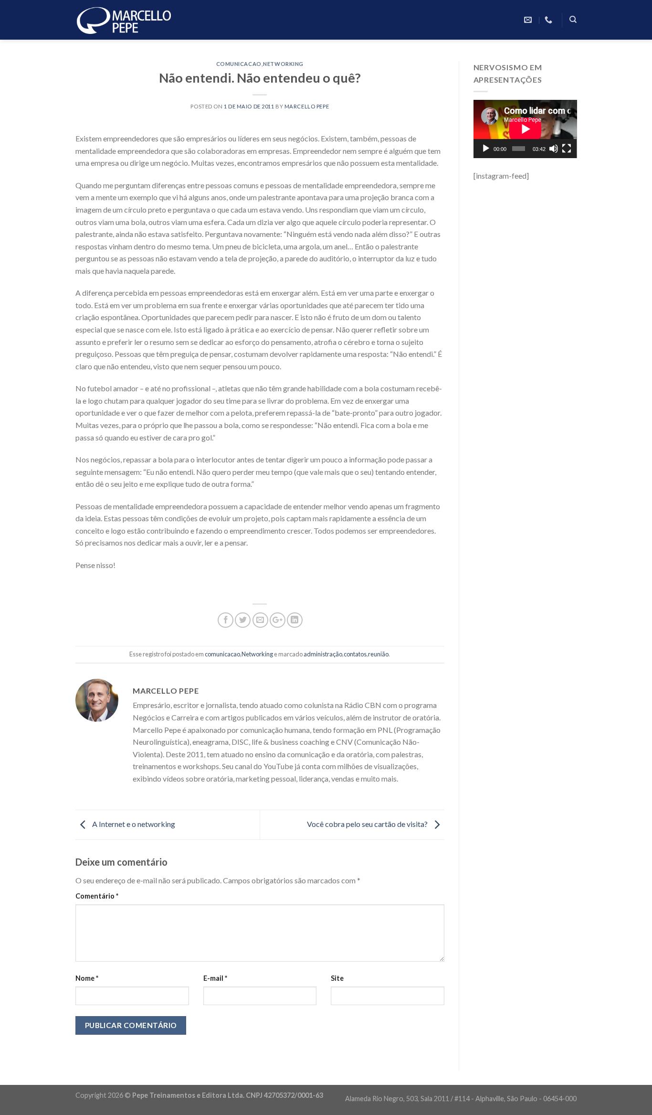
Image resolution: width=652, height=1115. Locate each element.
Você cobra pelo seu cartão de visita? (368, 823)
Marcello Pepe (306, 106)
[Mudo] (553, 148)
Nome (86, 978)
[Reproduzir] (486, 148)
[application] (525, 129)
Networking (283, 64)
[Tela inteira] (566, 148)
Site (337, 978)
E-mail (215, 978)
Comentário (96, 896)
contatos (355, 654)
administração (323, 654)
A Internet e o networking (133, 823)
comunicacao (239, 64)
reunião (378, 654)
